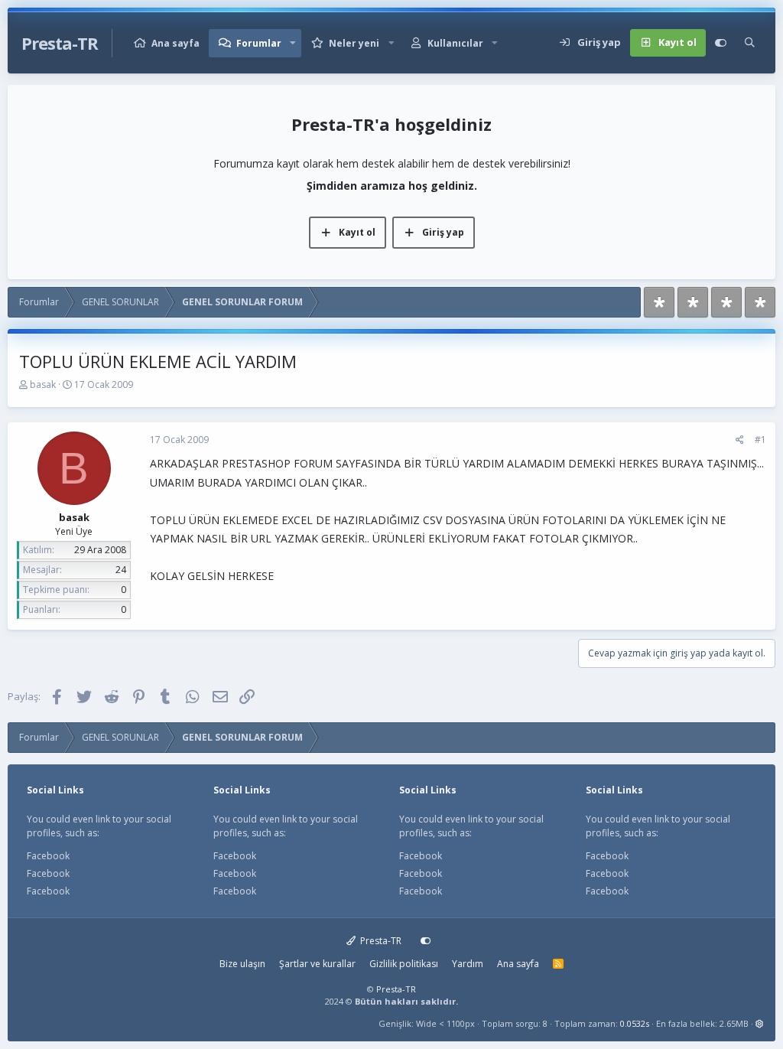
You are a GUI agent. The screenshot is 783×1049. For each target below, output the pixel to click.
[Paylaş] (739, 440)
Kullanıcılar (455, 43)
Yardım (467, 963)
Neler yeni (354, 43)
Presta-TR (379, 940)
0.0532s (634, 1023)
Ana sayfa (175, 43)
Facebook (48, 855)
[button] (292, 43)
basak (43, 384)
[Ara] (750, 43)
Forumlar (258, 43)
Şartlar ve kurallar (317, 963)
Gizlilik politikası (403, 963)
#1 (760, 439)
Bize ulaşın (242, 963)
